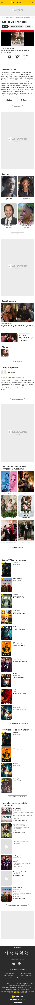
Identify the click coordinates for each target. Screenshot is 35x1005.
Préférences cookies (25, 985)
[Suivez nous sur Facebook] (7, 953)
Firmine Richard (26, 225)
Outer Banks (16, 610)
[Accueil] (16, 2)
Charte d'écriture (28, 987)
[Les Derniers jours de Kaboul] (6, 846)
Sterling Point (17, 779)
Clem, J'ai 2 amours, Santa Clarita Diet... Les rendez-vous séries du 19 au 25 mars (26, 338)
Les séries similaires (17, 547)
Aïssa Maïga (14, 50)
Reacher (15, 562)
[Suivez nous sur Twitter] (12, 953)
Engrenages (26, 517)
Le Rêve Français (14, 21)
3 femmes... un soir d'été (8, 517)
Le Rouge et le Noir (18, 658)
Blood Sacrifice (17, 578)
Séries (7, 17)
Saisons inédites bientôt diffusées (17, 797)
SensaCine (23, 973)
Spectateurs (17, 55)
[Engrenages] (26, 506)
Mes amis (26, 55)
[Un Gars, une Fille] (9, 481)
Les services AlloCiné (11, 989)
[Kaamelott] (26, 481)
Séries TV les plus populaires (16, 17)
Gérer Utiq (20, 989)
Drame (12, 48)
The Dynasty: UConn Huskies (21, 871)
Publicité (27, 984)
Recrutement (20, 984)
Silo (14, 642)
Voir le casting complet (17, 233)
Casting (5, 174)
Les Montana (26, 542)
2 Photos (17, 361)
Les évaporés (17, 808)
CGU (32, 984)
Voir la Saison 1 (17, 106)
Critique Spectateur (11, 367)
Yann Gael (7, 50)
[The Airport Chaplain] (6, 830)
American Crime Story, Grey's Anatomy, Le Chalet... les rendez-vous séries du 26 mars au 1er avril (17, 326)
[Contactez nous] (27, 953)
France (9, 52)
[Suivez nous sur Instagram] (17, 953)
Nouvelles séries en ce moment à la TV (17, 905)
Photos (5, 347)
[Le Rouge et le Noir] (6, 862)
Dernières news (9, 301)
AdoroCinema (24, 975)
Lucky (15, 690)
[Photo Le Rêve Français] (5, 353)
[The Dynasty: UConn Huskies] (6, 878)
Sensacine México (15, 978)
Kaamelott (26, 493)
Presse (9, 55)
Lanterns (15, 594)
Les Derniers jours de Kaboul (21, 840)
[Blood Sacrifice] (6, 894)
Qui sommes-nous (11, 984)
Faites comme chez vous (8, 542)
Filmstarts (7, 973)
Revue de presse (18, 987)
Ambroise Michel (24, 50)
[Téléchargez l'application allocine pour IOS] (14, 963)
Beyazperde (7, 975)
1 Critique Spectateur (17, 399)
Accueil (3, 17)
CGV (6, 985)
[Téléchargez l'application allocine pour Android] (20, 963)
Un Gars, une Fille (8, 493)
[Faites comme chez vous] (9, 530)
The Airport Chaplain (19, 824)
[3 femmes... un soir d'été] (9, 506)
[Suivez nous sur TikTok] (22, 953)
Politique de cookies (14, 985)
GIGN (14, 626)
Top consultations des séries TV (17, 723)
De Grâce (15, 674)
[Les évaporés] (6, 814)
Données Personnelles (7, 987)
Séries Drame (27, 17)
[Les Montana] (26, 530)
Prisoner (15, 705)
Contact (3, 984)
